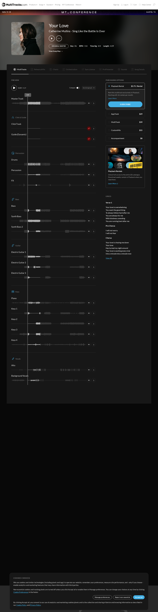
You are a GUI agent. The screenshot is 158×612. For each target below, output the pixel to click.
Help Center (146, 5)
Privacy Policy (35, 605)
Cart (135, 5)
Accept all (139, 597)
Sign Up (116, 5)
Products (32, 5)
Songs (41, 5)
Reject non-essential (122, 597)
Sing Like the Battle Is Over (88, 31)
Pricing (57, 5)
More (78, 5)
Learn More (112, 98)
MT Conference (68, 5)
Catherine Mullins (59, 31)
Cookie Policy (21, 605)
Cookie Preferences (20, 592)
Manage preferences (102, 597)
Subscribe (125, 104)
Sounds (49, 5)
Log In (126, 5)
